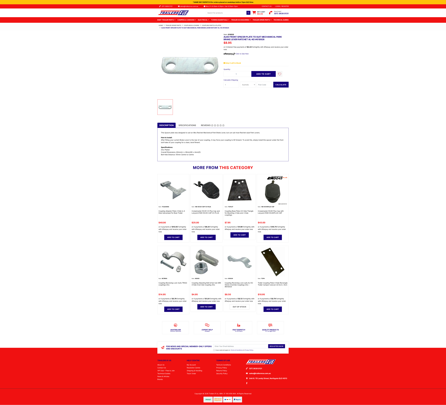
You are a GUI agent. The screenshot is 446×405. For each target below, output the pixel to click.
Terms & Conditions (237, 350)
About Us (160, 365)
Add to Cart (263, 74)
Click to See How (242, 54)
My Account (191, 365)
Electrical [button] (203, 20)
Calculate (280, 85)
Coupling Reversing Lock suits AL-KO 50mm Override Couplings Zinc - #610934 (239, 285)
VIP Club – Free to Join (166, 371)
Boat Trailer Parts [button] (165, 20)
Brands (160, 379)
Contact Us (161, 368)
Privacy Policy (249, 350)
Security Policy (222, 373)
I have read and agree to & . (234, 350)
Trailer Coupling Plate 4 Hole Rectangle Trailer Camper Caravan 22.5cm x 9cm (272, 284)
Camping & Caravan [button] (186, 20)
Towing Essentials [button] (219, 20)
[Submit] (248, 13)
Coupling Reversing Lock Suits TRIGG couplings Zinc (173, 284)
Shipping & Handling (194, 371)
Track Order (191, 373)
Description (166, 125)
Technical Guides (281, 20)
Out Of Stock (239, 307)
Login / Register (282, 6)
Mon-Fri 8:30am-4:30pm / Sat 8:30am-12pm (221, 6)
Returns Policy (221, 371)
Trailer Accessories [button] (240, 20)
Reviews (206, 125)
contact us (266, 6)
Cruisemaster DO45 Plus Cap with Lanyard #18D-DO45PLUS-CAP (271, 212)
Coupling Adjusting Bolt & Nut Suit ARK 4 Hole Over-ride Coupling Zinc (206, 284)
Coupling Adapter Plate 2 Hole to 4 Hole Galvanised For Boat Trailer (172, 212)
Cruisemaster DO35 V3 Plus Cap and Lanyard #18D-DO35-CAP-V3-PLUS (206, 212)
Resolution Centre (193, 368)
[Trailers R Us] (173, 13)
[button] (279, 74)
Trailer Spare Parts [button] (261, 20)
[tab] (166, 125)
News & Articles (163, 376)
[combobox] (228, 13)
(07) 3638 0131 (167, 6)
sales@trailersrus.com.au (190, 6)
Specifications (187, 125)
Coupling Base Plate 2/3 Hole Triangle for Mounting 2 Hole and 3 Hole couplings (239, 213)
